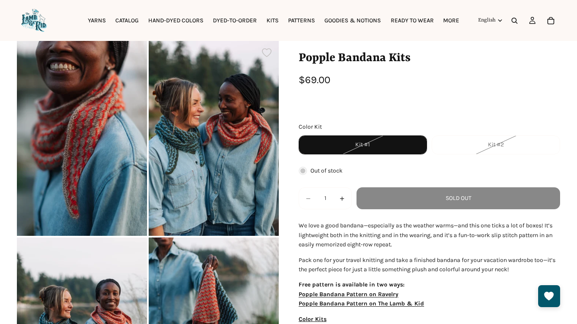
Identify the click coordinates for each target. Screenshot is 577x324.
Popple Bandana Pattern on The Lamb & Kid (361, 303)
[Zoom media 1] (82, 138)
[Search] (514, 20)
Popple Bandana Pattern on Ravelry (348, 294)
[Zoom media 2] (214, 138)
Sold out (458, 198)
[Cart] (551, 20)
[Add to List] (266, 52)
